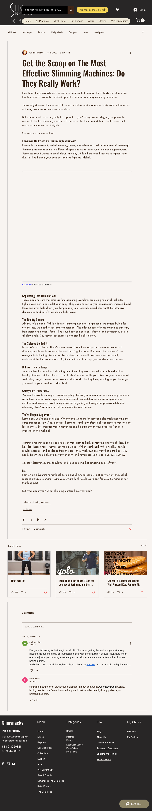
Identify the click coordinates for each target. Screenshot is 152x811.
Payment (41, 742)
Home (40, 731)
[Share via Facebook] (23, 519)
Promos (41, 32)
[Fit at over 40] (29, 563)
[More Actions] (130, 643)
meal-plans (99, 32)
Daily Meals (57, 32)
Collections (42, 753)
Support (41, 759)
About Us (101, 737)
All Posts (11, 32)
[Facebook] (20, 21)
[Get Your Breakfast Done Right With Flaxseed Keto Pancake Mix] (125, 563)
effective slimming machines (36, 502)
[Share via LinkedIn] (38, 519)
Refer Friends (44, 786)
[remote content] (77, 227)
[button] (140, 20)
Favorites (131, 731)
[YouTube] (14, 764)
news (85, 32)
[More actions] (130, 52)
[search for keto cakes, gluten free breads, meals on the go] (71, 10)
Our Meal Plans (45, 748)
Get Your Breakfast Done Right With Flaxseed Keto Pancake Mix (124, 582)
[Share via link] (45, 519)
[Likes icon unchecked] (31, 670)
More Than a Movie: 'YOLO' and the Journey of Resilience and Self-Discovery (76, 582)
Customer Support (19, 736)
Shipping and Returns (107, 753)
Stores (40, 737)
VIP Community (45, 770)
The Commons (44, 792)
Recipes (73, 32)
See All (144, 545)
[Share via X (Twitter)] (31, 519)
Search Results (44, 775)
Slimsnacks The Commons (48, 781)
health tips (27, 32)
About (40, 764)
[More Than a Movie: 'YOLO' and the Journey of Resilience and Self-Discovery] (77, 563)
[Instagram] (13, 21)
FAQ (99, 731)
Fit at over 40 (18, 581)
